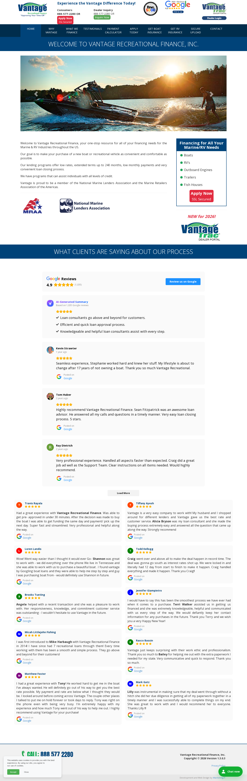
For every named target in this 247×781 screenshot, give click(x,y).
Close (26, 772)
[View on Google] (50, 350)
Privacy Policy (218, 765)
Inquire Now (102, 17)
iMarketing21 (219, 777)
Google (27, 537)
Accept (13, 772)
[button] (35, 93)
